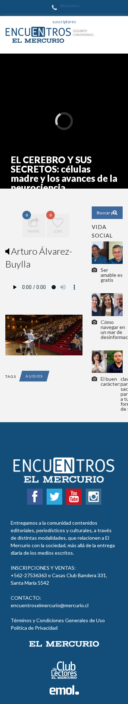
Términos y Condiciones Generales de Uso (58, 620)
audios (34, 376)
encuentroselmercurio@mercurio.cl (50, 605)
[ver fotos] (107, 252)
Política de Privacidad (34, 628)
